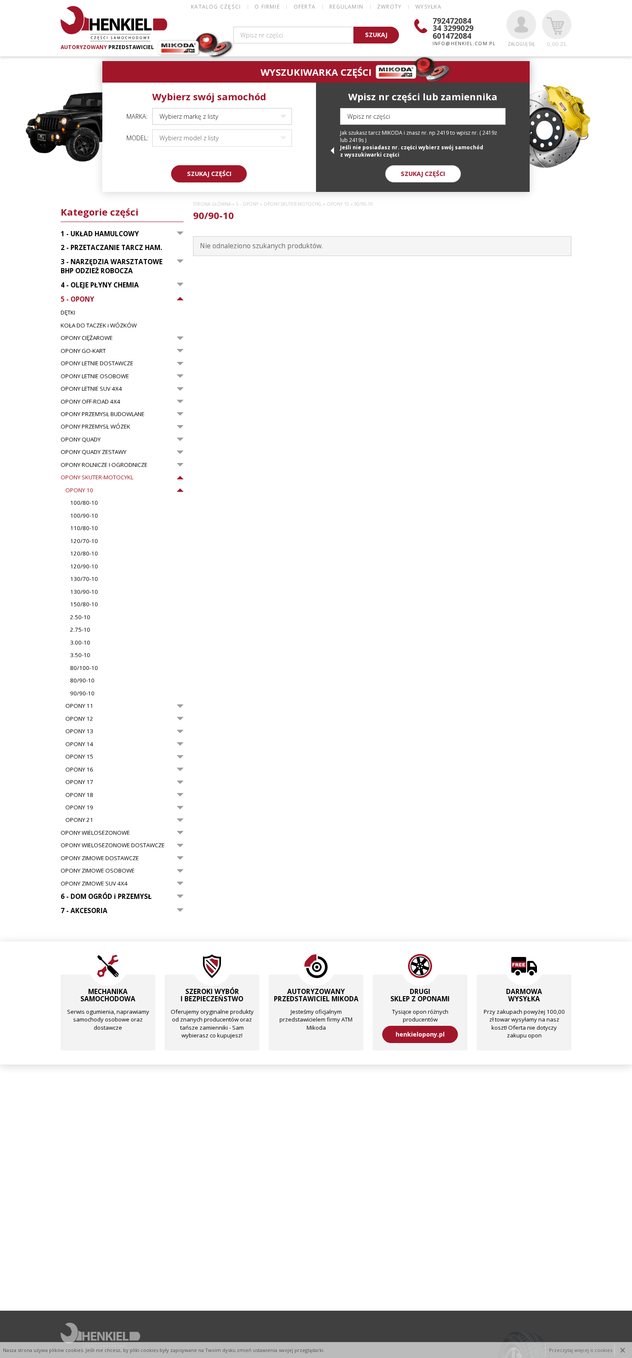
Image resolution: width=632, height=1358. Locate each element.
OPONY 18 (79, 795)
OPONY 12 (79, 718)
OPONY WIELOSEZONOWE (95, 832)
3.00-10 (80, 642)
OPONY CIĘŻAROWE (87, 338)
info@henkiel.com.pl (464, 43)
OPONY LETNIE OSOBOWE (95, 376)
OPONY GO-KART (83, 351)
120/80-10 (84, 553)
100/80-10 (84, 502)
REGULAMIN (346, 6)
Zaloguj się (521, 44)
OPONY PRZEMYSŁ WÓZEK (95, 426)
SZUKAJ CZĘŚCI (209, 174)
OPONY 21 (79, 820)
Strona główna (212, 204)
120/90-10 (84, 566)
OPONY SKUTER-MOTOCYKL (97, 477)
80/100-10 (84, 668)
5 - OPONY (247, 204)
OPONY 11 (79, 706)
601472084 (452, 36)
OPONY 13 (79, 731)
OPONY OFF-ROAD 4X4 (90, 401)
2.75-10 (80, 629)
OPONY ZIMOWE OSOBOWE (98, 870)
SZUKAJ (376, 35)
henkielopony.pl (420, 1034)
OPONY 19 (79, 807)
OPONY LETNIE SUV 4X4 (91, 388)
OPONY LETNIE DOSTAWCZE (97, 363)
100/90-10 (84, 515)
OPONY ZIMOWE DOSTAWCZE (100, 858)
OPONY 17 (79, 782)
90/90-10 (82, 693)
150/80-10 (84, 604)
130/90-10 (84, 592)
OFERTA (305, 6)
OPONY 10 (79, 490)
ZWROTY (389, 6)
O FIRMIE (267, 6)
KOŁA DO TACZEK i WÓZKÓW (99, 325)
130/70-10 (84, 579)
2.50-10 (80, 617)
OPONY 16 (79, 769)
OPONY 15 (79, 756)
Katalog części (216, 6)
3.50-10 (80, 655)
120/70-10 (84, 541)
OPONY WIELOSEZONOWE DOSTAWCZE (113, 845)
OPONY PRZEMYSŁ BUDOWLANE (102, 414)
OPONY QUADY (81, 439)
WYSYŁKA (428, 6)
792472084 (452, 20)
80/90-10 (82, 680)
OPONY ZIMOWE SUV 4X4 (94, 883)
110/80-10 (84, 528)
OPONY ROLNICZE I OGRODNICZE (104, 465)
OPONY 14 (79, 744)
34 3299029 (453, 28)
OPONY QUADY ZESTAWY (93, 452)
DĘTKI (68, 312)
